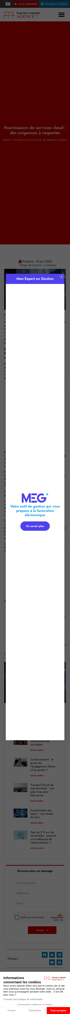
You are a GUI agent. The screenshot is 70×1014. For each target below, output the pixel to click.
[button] (61, 276)
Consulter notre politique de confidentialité (22, 999)
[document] (35, 507)
